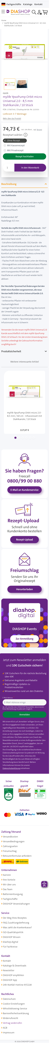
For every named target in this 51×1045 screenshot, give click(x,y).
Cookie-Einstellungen (14, 1003)
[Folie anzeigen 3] (23, 438)
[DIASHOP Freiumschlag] (24, 573)
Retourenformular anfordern (17, 855)
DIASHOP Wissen (11, 937)
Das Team (7, 889)
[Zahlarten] (24, 814)
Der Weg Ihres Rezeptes (15, 917)
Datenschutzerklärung (11, 768)
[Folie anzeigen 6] (34, 438)
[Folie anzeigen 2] (19, 438)
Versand (39, 130)
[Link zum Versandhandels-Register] (40, 793)
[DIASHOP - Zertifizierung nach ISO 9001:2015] (8, 792)
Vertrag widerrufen (12, 1023)
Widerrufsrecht (10, 1018)
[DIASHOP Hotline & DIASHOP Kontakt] (24, 473)
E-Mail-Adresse (8, 698)
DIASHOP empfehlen (13, 975)
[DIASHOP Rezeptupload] (24, 523)
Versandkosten (10, 836)
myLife (5, 93)
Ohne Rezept (13, 140)
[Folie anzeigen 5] (30, 438)
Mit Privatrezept (15, 150)
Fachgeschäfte (14, 4)
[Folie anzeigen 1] (15, 438)
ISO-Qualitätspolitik (13, 932)
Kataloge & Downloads (14, 965)
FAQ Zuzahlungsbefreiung (16, 922)
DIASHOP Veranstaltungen (16, 903)
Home (3, 20)
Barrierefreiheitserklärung (16, 1013)
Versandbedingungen (13, 841)
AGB (5, 1027)
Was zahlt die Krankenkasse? (17, 927)
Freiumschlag (10, 851)
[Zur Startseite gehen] (18, 12)
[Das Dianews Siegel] (24, 792)
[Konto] (39, 12)
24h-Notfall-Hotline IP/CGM (17, 984)
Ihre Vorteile (9, 879)
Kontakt (7, 960)
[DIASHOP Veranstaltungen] (24, 622)
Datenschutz (9, 999)
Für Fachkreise (10, 946)
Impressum (8, 1032)
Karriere (7, 874)
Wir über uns (9, 884)
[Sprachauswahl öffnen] (3, 4)
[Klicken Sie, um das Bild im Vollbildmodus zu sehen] (24, 52)
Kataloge (27, 4)
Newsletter (8, 970)
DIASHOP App (10, 980)
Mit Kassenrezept (16, 145)
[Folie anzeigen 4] (26, 438)
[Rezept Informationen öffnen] (25, 135)
